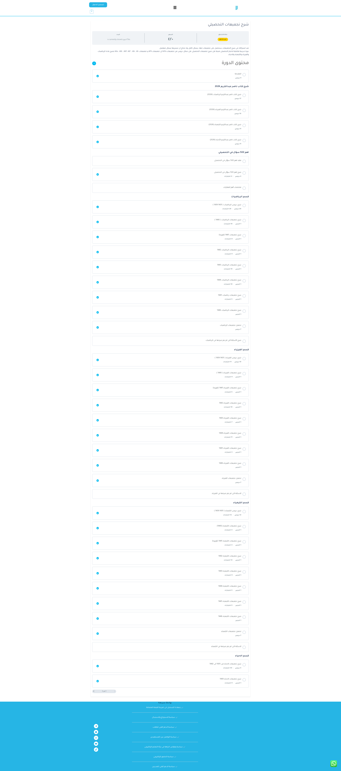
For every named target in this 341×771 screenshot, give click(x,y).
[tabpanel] (170, 51)
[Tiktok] (96, 749)
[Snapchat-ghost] (96, 732)
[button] (98, 4)
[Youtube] (96, 744)
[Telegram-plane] (96, 726)
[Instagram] (96, 738)
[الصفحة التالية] (93, 691)
